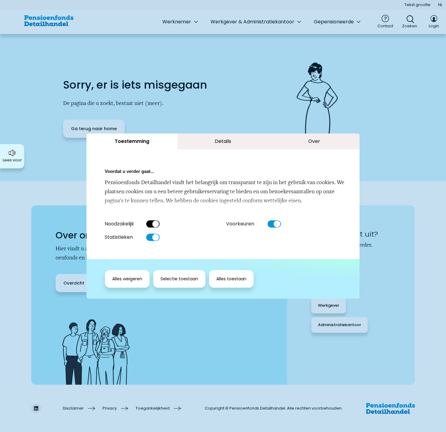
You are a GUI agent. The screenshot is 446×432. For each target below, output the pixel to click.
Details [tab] (223, 141)
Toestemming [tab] (132, 141)
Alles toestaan (231, 279)
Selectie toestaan (179, 279)
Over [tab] (314, 141)
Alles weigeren (127, 279)
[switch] (274, 224)
